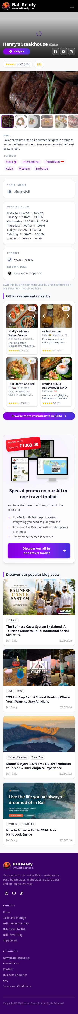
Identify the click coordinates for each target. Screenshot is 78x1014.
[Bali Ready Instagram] (6, 893)
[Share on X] (63, 51)
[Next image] (34, 316)
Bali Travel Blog (13, 935)
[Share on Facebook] (55, 51)
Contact (8, 969)
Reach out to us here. (28, 288)
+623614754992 (24, 259)
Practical (12, 823)
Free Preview (11, 963)
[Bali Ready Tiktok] (21, 893)
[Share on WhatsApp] (71, 51)
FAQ (5, 980)
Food (19, 690)
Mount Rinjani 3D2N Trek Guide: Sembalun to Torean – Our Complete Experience (38, 766)
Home (6, 912)
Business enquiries (15, 975)
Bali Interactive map (16, 923)
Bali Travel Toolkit (14, 929)
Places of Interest (17, 757)
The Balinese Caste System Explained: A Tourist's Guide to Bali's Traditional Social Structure (37, 631)
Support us (10, 940)
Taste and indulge (14, 918)
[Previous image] (10, 316)
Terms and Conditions (17, 986)
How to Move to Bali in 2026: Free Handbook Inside (31, 832)
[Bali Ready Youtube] (14, 893)
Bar (10, 690)
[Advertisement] (39, 427)
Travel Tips (37, 757)
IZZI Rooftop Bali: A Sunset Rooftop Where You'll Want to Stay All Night (38, 699)
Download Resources (16, 958)
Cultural (12, 620)
